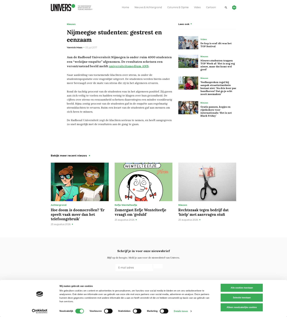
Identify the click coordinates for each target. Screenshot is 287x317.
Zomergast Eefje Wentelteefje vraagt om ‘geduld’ (140, 212)
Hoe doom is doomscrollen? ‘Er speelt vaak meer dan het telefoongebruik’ (78, 214)
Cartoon (211, 7)
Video (197, 7)
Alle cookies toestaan (242, 287)
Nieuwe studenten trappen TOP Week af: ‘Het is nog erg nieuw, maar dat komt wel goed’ (217, 65)
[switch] (108, 311)
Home (125, 7)
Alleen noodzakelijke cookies (242, 307)
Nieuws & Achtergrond (148, 7)
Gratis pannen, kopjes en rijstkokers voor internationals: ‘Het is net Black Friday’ (216, 111)
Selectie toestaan (242, 297)
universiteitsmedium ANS (129, 66)
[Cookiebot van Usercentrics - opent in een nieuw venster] (40, 311)
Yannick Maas (74, 47)
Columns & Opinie (178, 7)
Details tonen (181, 311)
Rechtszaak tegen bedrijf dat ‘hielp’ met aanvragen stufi (203, 212)
